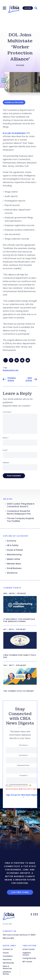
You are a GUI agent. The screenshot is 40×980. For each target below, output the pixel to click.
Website (6, 463)
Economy (11, 540)
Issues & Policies (15, 550)
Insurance (7, 959)
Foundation (8, 956)
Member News (14, 563)
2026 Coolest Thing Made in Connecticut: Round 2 (20, 505)
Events (6, 952)
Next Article (29, 379)
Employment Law (10, 370)
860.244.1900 (8, 938)
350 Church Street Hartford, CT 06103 (19, 935)
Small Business (14, 568)
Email (5, 450)
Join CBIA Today (20, 892)
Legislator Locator (26, 953)
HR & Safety (12, 545)
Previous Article (12, 379)
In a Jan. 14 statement (14, 133)
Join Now (27, 8)
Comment (7, 412)
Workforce (12, 573)
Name (6, 438)
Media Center (13, 559)
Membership (8, 963)
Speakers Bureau (7, 972)
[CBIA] (13, 9)
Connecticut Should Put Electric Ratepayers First (19, 512)
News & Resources (7, 967)
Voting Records (29, 958)
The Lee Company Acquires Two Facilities (20, 519)
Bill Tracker (27, 961)
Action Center (28, 949)
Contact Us (8, 949)
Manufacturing (14, 554)
